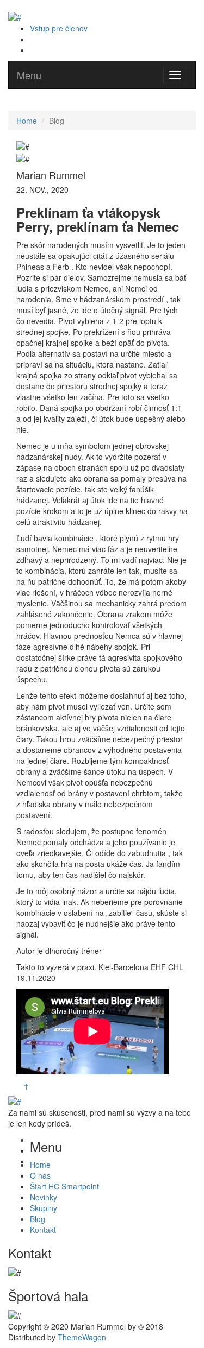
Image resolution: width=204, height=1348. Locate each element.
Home (26, 120)
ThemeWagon (82, 1337)
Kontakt (43, 1229)
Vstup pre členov (59, 28)
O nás (40, 1175)
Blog (37, 1218)
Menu (29, 75)
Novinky (43, 1197)
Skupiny (43, 1208)
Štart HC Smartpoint (64, 1186)
